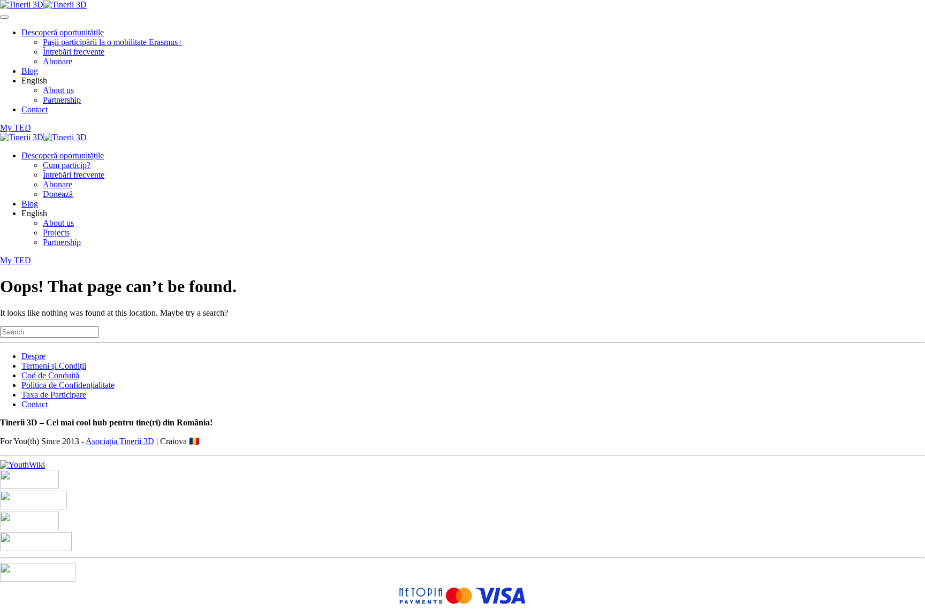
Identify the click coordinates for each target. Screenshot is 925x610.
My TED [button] (15, 127)
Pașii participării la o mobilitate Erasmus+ (113, 42)
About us (58, 90)
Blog (29, 70)
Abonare (57, 61)
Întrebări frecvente (73, 51)
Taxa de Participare (53, 394)
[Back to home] (43, 4)
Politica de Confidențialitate (68, 385)
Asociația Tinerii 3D (120, 441)
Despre (33, 356)
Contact (34, 109)
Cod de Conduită (50, 375)
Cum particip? (66, 165)
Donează (58, 194)
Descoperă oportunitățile (62, 32)
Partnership (62, 99)
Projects (56, 232)
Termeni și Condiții (53, 365)
